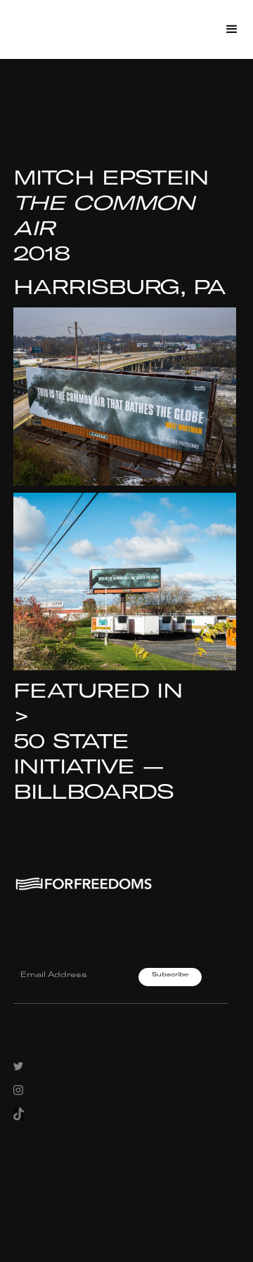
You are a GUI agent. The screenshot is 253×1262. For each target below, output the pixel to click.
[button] (232, 29)
